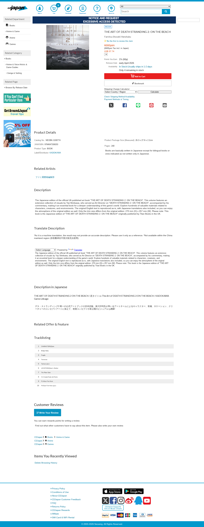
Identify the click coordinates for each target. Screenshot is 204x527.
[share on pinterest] (151, 104)
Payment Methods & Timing (116, 99)
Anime (50, 441)
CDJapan (38, 437)
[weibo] (129, 500)
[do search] (166, 11)
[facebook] (113, 500)
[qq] (138, 500)
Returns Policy (59, 506)
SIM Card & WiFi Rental (63, 517)
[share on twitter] (111, 104)
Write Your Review (49, 412)
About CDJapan (59, 496)
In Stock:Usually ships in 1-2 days (135, 66)
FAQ (54, 503)
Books (50, 437)
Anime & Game (63, 437)
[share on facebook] (124, 104)
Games (50, 444)
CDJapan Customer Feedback (66, 499)
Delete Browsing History (46, 463)
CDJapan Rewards (61, 510)
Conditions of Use (60, 492)
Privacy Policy (58, 488)
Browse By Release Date (16, 87)
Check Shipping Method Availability (119, 97)
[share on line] (138, 104)
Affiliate (55, 514)
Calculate (155, 92)
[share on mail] (164, 104)
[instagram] (121, 500)
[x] (105, 501)
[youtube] (147, 501)
